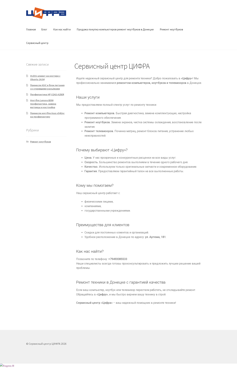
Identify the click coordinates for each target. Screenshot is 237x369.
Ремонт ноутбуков (171, 29)
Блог (44, 29)
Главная (31, 29)
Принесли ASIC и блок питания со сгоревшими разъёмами (47, 87)
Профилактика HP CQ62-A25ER (47, 94)
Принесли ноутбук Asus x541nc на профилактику (47, 115)
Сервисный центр (37, 43)
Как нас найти (62, 29)
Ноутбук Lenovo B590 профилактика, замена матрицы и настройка (43, 104)
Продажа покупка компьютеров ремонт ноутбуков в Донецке (115, 29)
